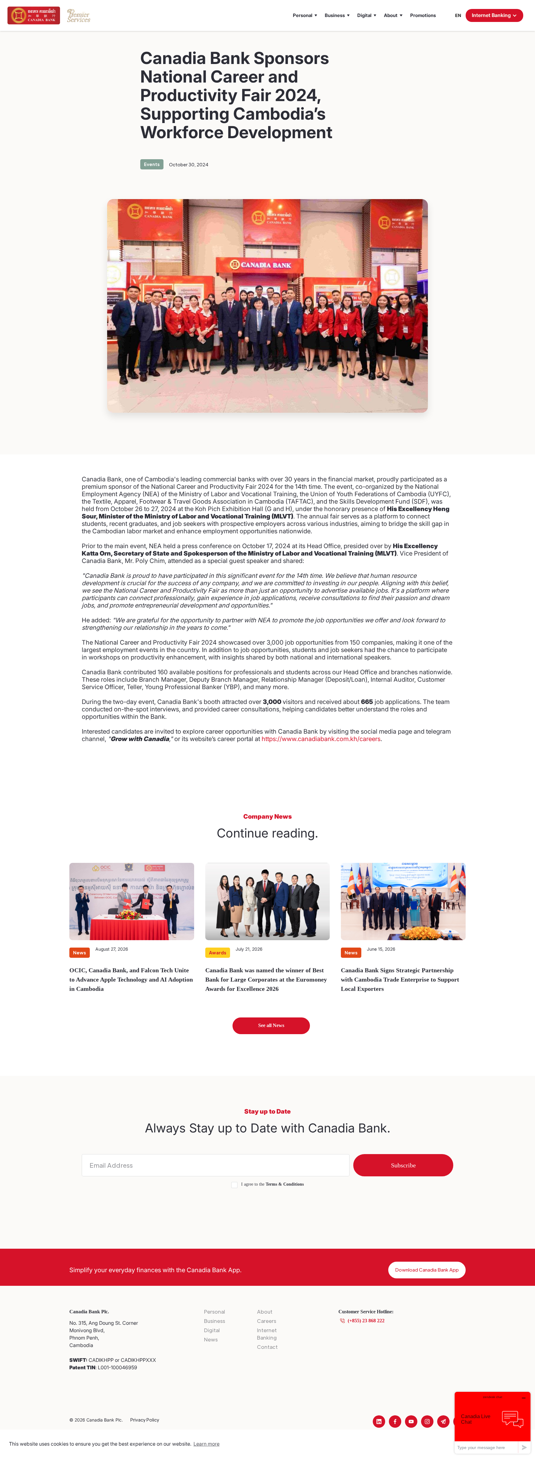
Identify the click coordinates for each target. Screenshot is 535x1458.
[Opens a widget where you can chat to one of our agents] (492, 1422)
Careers (266, 1321)
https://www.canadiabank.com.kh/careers (321, 739)
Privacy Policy (144, 1419)
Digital (212, 1330)
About (264, 1311)
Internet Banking (267, 1334)
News (211, 1339)
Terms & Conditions (285, 1184)
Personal (214, 1311)
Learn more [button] (207, 1444)
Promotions (423, 15)
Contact (267, 1347)
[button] (305, 15)
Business (214, 1321)
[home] (33, 15)
